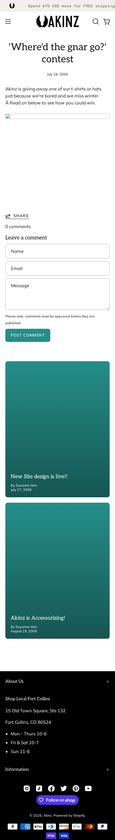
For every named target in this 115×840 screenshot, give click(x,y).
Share (21, 215)
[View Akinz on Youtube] (88, 788)
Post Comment (28, 335)
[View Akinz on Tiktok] (39, 788)
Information (17, 769)
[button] (95, 21)
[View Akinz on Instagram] (27, 788)
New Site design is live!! (39, 476)
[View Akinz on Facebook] (51, 788)
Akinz (47, 815)
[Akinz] (57, 22)
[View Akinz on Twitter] (64, 788)
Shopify (79, 815)
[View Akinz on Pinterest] (76, 788)
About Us (14, 681)
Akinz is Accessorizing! (38, 618)
